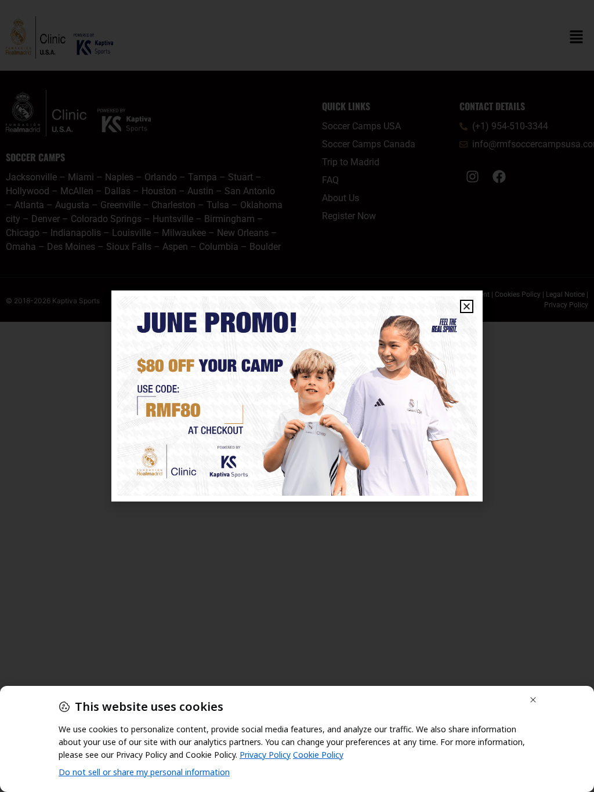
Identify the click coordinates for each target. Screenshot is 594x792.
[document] (297, 396)
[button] (466, 306)
